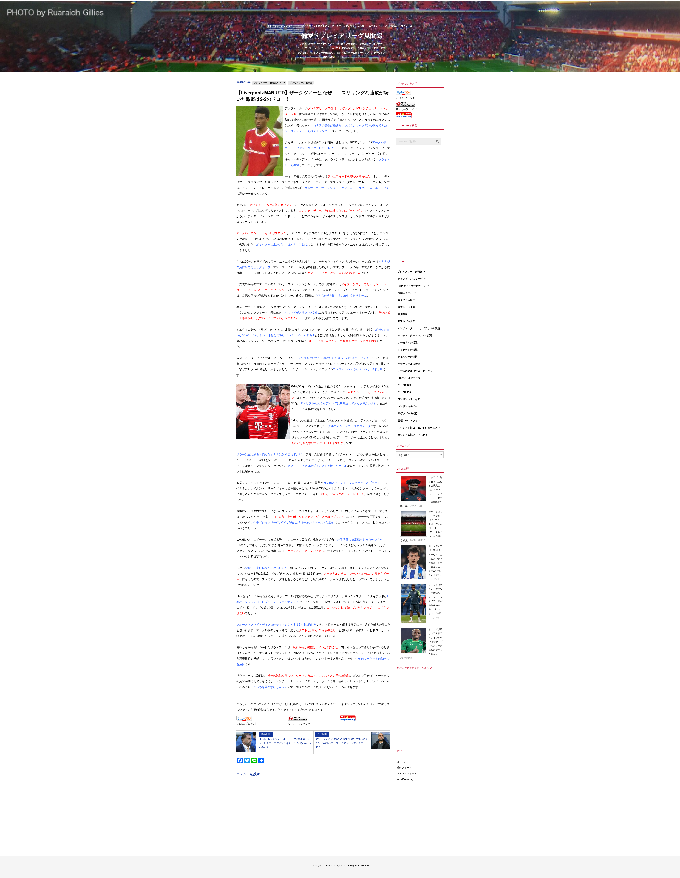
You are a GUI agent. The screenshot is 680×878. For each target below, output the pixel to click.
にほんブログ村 (246, 723)
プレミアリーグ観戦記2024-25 (269, 82)
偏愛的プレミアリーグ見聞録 (342, 35)
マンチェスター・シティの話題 (415, 335)
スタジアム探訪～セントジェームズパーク (419, 428)
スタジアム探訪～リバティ (412, 434)
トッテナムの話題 (408, 349)
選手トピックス (406, 307)
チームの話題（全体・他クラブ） (416, 370)
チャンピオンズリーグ (410, 278)
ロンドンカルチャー (409, 406)
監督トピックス (406, 321)
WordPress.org (405, 779)
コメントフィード (406, 773)
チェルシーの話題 (408, 356)
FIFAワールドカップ (409, 378)
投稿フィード (404, 767)
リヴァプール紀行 (408, 413)
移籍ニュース (405, 292)
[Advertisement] (420, 201)
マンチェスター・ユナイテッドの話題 (419, 328)
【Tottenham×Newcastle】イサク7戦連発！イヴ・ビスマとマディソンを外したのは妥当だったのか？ (285, 740)
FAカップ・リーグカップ (412, 285)
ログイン (402, 761)
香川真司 (403, 314)
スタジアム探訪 (406, 300)
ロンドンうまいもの (409, 399)
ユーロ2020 (404, 385)
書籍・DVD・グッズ (409, 420)
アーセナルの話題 (408, 342)
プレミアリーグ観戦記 (300, 82)
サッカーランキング (299, 724)
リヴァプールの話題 (409, 363)
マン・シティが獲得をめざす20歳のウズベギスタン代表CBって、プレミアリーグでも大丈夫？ (341, 740)
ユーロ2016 (404, 392)
